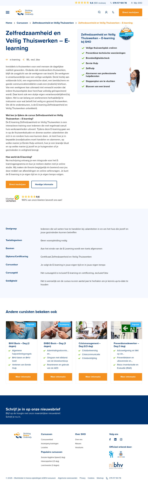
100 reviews (99, 3)
